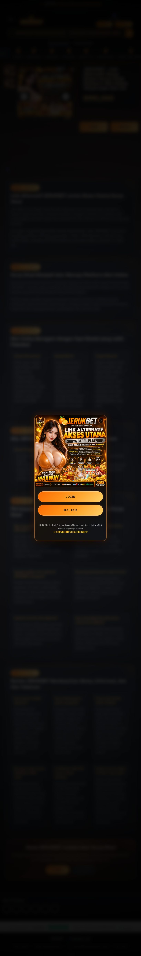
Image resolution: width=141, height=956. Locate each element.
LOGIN (70, 496)
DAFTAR (70, 510)
